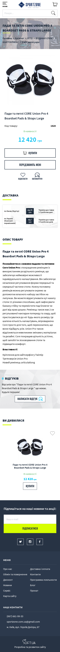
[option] (30, 80)
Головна (7, 38)
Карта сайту (9, 596)
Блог (33, 585)
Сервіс (6, 590)
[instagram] (30, 542)
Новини (7, 585)
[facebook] (39, 542)
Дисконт (8, 579)
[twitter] (20, 542)
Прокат (34, 590)
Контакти (35, 574)
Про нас (7, 568)
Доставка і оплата (40, 568)
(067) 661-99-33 (15, 616)
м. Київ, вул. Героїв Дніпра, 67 (23, 627)
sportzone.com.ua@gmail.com (23, 621)
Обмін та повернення (15, 574)
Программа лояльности (43, 579)
